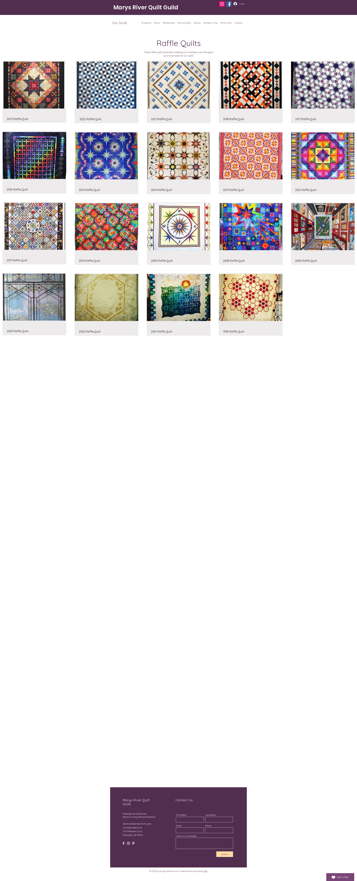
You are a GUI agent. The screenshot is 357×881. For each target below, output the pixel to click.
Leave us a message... (186, 836)
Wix (205, 871)
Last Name (210, 815)
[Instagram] (222, 4)
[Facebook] (228, 4)
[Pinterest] (133, 843)
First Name (181, 815)
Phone (208, 826)
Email (178, 826)
